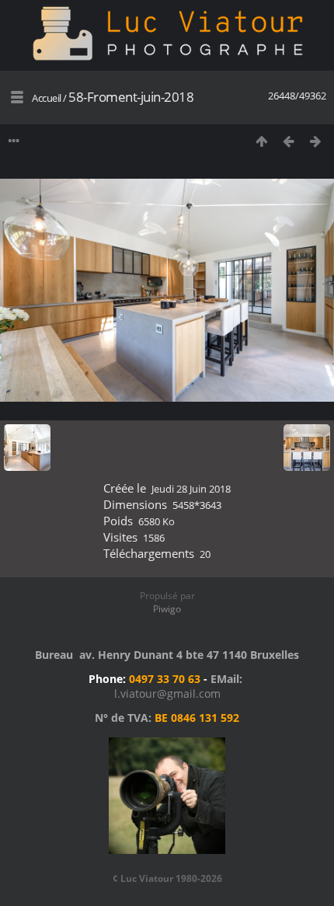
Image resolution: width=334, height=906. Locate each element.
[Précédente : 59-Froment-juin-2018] (288, 141)
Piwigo (167, 608)
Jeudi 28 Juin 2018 (191, 489)
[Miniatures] (261, 141)
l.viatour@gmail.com (167, 693)
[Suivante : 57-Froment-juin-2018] (315, 141)
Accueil (46, 98)
